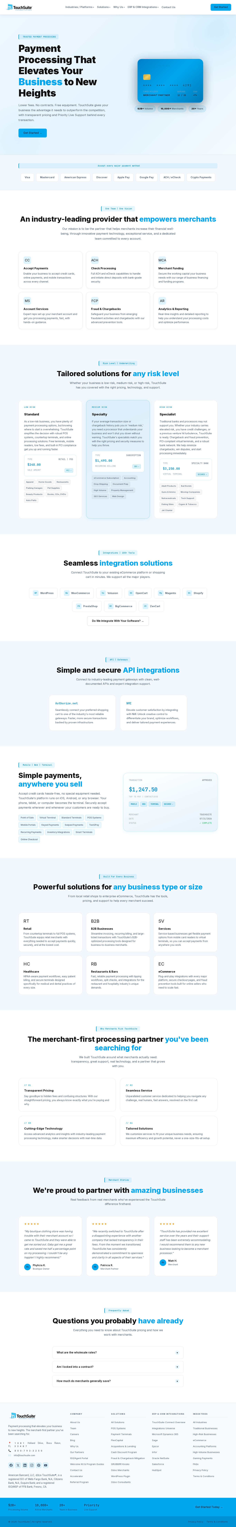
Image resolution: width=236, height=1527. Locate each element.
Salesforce (158, 1464)
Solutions (103, 7)
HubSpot (156, 1470)
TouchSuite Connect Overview (168, 1422)
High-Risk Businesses (204, 1434)
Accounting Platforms (204, 1446)
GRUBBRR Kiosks (120, 1464)
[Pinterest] (38, 1465)
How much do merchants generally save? (117, 1381)
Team (73, 1428)
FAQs (196, 1464)
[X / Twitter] (18, 1465)
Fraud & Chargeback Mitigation (128, 1458)
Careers (74, 1434)
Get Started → (32, 132)
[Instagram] (32, 1465)
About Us (75, 1422)
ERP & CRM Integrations (143, 7)
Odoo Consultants (121, 1482)
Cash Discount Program (124, 1452)
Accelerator (76, 1476)
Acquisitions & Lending (123, 1446)
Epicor (155, 1446)
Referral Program (79, 1482)
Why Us (119, 7)
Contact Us (168, 7)
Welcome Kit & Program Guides (87, 1464)
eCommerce (199, 1440)
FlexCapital (117, 1440)
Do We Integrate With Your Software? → (118, 621)
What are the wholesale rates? (117, 1352)
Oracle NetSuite (160, 1458)
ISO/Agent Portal (79, 1458)
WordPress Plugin (120, 1476)
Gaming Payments (203, 1458)
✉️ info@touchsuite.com (21, 1455)
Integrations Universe (163, 1428)
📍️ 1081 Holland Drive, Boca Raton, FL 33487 (34, 1444)
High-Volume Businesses (206, 1452)
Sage (155, 1440)
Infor (154, 1452)
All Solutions (117, 1422)
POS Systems (118, 1428)
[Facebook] (11, 1465)
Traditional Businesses (205, 1428)
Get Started (221, 7)
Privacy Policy (200, 1470)
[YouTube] (45, 1465)
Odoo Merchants (120, 1470)
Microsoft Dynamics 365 (165, 1434)
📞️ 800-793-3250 (25, 1450)
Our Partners (77, 1452)
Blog (72, 1440)
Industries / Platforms (79, 7)
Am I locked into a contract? (117, 1366)
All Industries (200, 1422)
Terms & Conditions (203, 1476)
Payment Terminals (121, 1434)
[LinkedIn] (25, 1465)
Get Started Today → (209, 1507)
